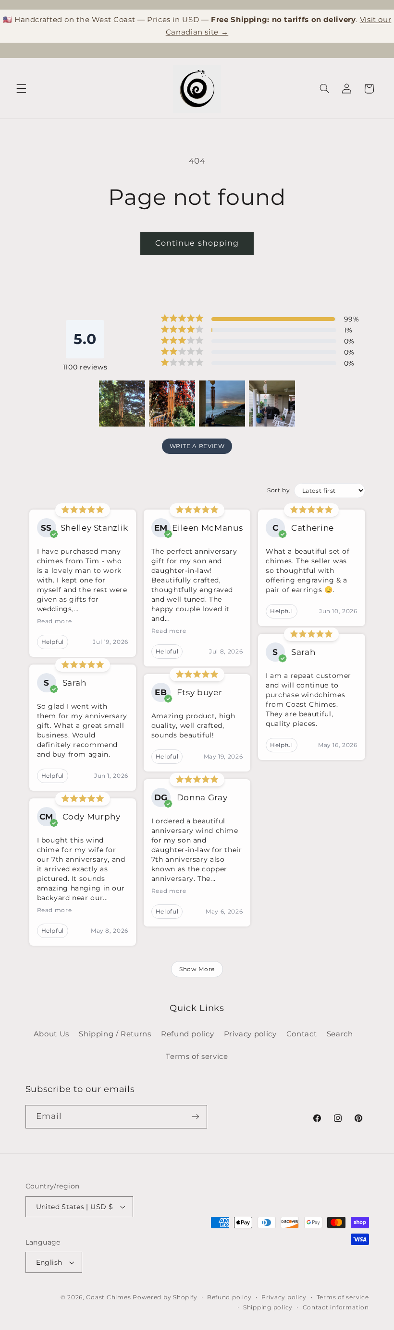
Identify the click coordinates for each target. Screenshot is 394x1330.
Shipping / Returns (115, 1034)
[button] (21, 89)
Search (340, 1034)
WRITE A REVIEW (197, 446)
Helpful (52, 641)
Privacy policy (250, 1034)
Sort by (278, 490)
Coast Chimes (108, 1297)
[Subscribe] (195, 1116)
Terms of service (197, 1056)
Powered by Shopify (165, 1297)
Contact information (336, 1307)
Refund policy (187, 1034)
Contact (301, 1034)
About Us (51, 1034)
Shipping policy (268, 1307)
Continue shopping (197, 243)
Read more (54, 621)
